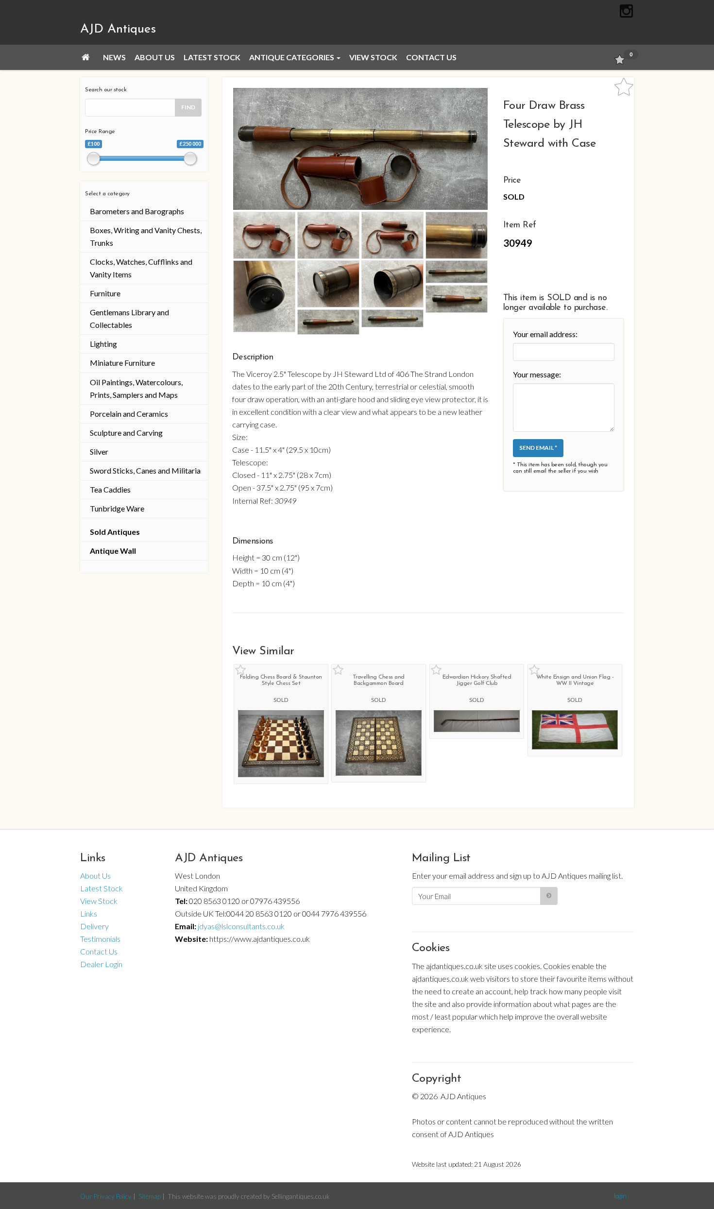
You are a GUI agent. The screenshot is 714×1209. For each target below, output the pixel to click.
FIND (188, 107)
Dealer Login (101, 964)
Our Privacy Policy (106, 1196)
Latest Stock (212, 57)
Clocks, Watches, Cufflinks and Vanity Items (141, 268)
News (114, 57)
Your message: (537, 374)
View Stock (373, 57)
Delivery (94, 926)
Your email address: (545, 334)
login (620, 1196)
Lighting (103, 343)
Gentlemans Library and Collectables (129, 318)
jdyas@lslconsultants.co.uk (241, 926)
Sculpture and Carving (126, 432)
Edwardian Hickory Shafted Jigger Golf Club (476, 680)
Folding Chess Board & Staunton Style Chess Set (281, 680)
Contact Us (431, 57)
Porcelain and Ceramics (129, 413)
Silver (99, 451)
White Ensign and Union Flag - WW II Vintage (575, 680)
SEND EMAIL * (538, 447)
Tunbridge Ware (117, 508)
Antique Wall (113, 550)
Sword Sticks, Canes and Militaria (145, 470)
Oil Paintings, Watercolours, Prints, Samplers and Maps (136, 388)
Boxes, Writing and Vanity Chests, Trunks (146, 236)
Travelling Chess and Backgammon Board (379, 680)
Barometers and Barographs (137, 211)
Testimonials (100, 938)
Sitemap (149, 1196)
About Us (155, 57)
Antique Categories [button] (292, 57)
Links (88, 913)
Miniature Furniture (122, 362)
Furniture (105, 293)
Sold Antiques (115, 531)
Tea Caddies (110, 489)
